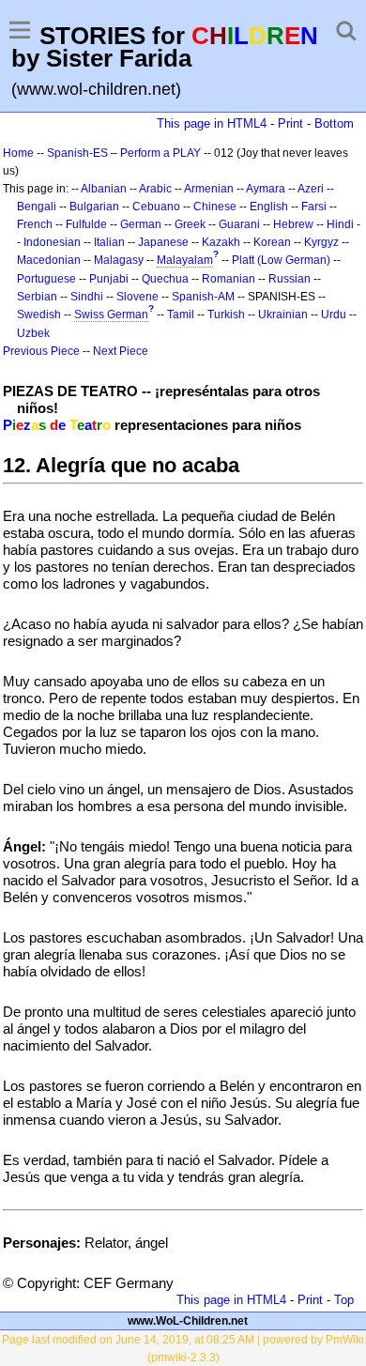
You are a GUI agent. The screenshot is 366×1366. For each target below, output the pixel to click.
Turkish (226, 314)
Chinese (214, 206)
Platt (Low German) (281, 260)
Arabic (155, 188)
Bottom (334, 123)
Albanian (104, 188)
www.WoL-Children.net (188, 1321)
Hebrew (293, 224)
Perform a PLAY (160, 153)
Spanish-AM (203, 296)
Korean (272, 242)
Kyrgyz (321, 242)
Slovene (137, 296)
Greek (190, 224)
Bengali (36, 206)
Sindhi (86, 296)
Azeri (310, 188)
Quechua (165, 278)
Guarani (239, 224)
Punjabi (109, 278)
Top (344, 1300)
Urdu (333, 314)
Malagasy (119, 260)
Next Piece (120, 351)
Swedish (39, 314)
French (35, 224)
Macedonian (49, 260)
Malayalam (185, 260)
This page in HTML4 (212, 123)
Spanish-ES (77, 153)
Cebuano (156, 206)
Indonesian (52, 242)
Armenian (209, 188)
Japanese (163, 242)
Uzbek (33, 333)
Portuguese (46, 278)
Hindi (340, 224)
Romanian (228, 278)
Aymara (265, 188)
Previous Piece (41, 351)
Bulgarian (94, 206)
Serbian (37, 296)
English (269, 206)
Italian (109, 242)
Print (290, 123)
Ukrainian (283, 314)
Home (18, 153)
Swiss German (111, 314)
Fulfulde (86, 224)
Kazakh (221, 242)
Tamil (180, 314)
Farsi (314, 206)
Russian (289, 278)
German (140, 224)
